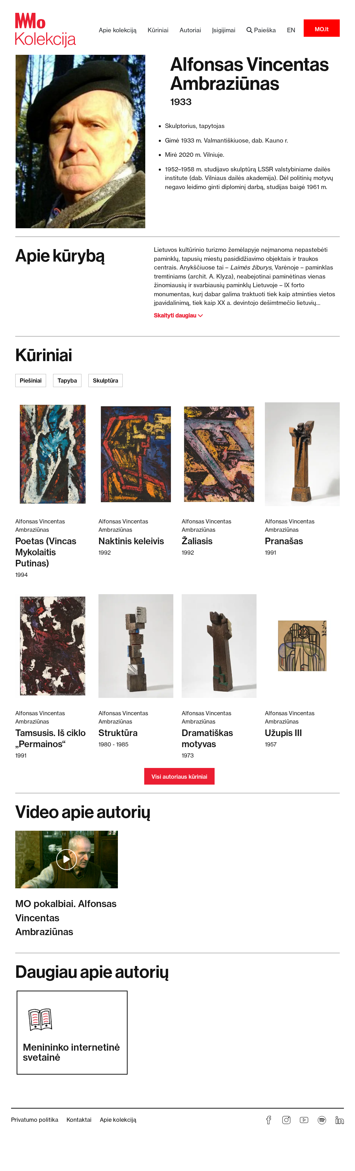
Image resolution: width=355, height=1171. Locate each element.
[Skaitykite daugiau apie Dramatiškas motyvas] (219, 645)
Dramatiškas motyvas (207, 738)
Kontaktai (79, 1119)
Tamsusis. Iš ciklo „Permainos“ (50, 738)
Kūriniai (158, 30)
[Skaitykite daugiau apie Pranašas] (302, 453)
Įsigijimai (223, 30)
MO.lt (322, 29)
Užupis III (283, 732)
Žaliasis (197, 541)
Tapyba (67, 380)
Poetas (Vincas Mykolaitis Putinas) (45, 552)
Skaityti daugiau (176, 315)
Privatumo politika (34, 1119)
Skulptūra (105, 380)
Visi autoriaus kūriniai (179, 776)
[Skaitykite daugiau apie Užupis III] (302, 645)
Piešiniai (31, 380)
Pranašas (284, 541)
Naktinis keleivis (131, 541)
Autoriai (190, 30)
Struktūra (118, 732)
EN (291, 30)
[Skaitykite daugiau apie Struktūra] (135, 645)
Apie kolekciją (118, 30)
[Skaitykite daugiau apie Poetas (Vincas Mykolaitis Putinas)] (52, 453)
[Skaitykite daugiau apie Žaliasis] (219, 453)
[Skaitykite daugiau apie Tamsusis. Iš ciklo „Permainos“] (52, 645)
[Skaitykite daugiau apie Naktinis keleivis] (135, 453)
